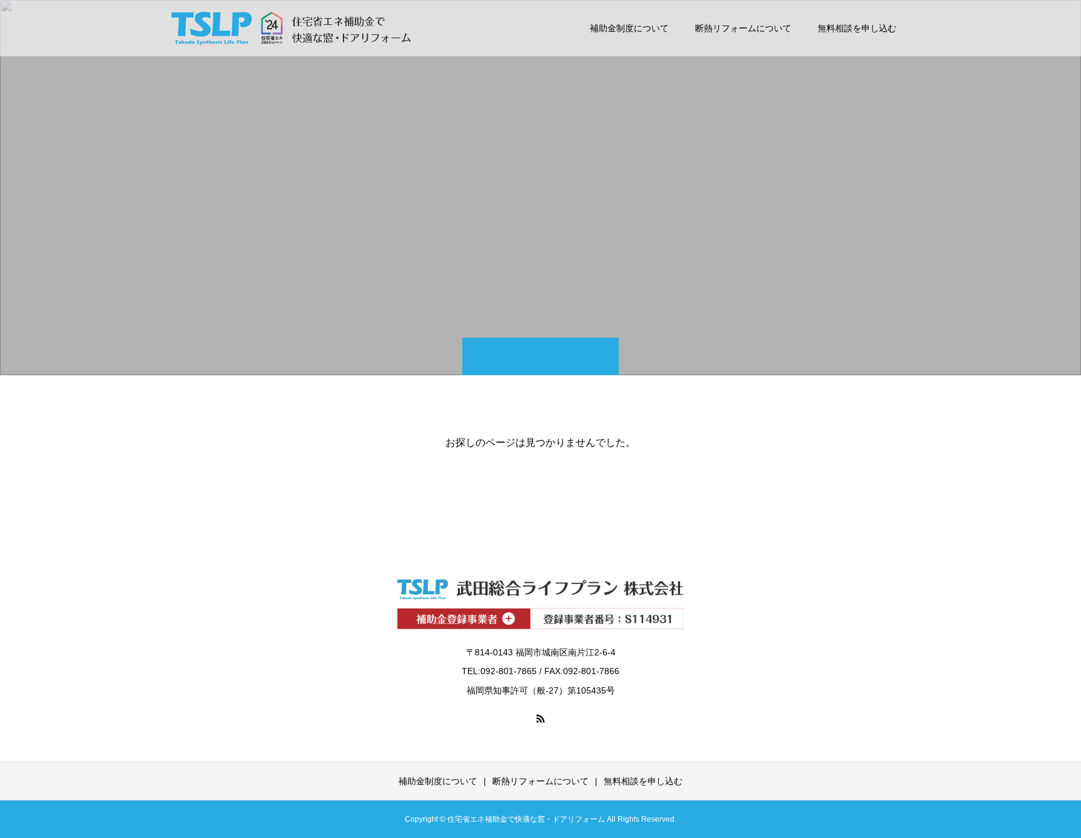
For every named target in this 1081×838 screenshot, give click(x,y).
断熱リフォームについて (743, 28)
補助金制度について (629, 28)
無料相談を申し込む (857, 28)
